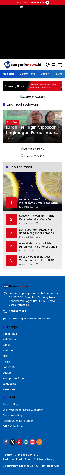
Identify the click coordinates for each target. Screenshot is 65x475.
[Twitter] (12, 442)
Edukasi (7, 373)
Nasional (8, 350)
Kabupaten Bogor (14, 378)
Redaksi (8, 455)
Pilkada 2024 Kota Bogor (18, 421)
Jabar (6, 345)
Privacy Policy (45, 459)
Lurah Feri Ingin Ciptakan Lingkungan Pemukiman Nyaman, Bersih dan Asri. (31, 130)
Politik (6, 361)
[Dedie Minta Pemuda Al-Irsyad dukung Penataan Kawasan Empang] (53, 86)
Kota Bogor (10, 339)
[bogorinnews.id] (22, 64)
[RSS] (39, 442)
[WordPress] (26, 442)
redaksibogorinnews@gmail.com (29, 318)
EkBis (6, 356)
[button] (48, 64)
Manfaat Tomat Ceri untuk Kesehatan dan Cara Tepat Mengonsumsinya (37, 217)
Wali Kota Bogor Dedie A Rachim (23, 409)
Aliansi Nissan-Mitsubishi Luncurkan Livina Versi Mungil (38, 245)
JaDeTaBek (10, 367)
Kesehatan (9, 389)
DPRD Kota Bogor (13, 426)
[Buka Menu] (54, 64)
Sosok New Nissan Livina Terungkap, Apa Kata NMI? (36, 258)
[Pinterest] (19, 442)
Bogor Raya (12, 122)
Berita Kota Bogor (14, 415)
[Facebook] (6, 442)
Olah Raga (9, 384)
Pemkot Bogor (12, 404)
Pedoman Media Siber (17, 459)
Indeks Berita (26, 455)
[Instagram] (32, 442)
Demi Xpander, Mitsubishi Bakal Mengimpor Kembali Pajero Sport (36, 231)
